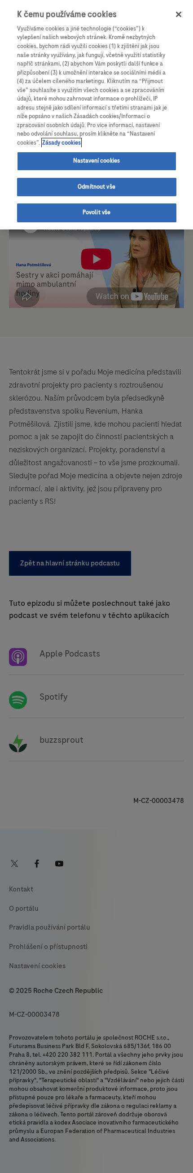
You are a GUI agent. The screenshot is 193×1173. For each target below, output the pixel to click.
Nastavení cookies (96, 161)
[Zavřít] (179, 14)
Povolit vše (96, 212)
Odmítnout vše (96, 187)
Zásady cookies (61, 143)
